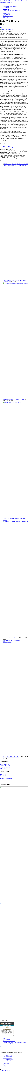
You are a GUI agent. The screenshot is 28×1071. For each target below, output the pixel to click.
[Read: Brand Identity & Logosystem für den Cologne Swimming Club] (15, 165)
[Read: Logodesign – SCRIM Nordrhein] (15, 642)
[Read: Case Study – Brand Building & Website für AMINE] (15, 402)
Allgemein (2, 27)
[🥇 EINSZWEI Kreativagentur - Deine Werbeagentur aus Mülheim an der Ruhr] (14, 2)
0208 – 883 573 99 (4, 764)
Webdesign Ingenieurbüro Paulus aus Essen (13, 399)
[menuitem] (15, 5)
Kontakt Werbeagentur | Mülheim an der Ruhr (14, 1042)
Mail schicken (3, 768)
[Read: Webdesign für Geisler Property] (15, 521)
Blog (7, 27)
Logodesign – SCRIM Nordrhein (11, 757)
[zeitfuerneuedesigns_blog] (6, 29)
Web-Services (6, 1039)
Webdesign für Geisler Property (11, 637)
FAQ (4, 1038)
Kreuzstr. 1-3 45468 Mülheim (4, 775)
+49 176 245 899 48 (5, 765)
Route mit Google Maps (6, 778)
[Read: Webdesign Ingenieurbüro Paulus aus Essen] (15, 283)
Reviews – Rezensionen (9, 1041)
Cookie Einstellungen (8, 1043)
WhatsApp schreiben (5, 767)
